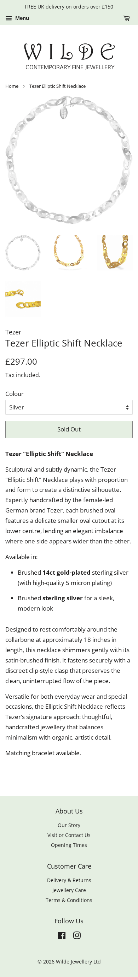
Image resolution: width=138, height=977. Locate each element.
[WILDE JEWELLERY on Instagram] (77, 936)
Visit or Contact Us (69, 835)
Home (11, 86)
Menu (21, 18)
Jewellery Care (69, 890)
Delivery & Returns (69, 880)
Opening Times (69, 845)
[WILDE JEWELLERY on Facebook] (62, 936)
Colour (14, 394)
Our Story (69, 825)
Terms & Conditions (69, 900)
